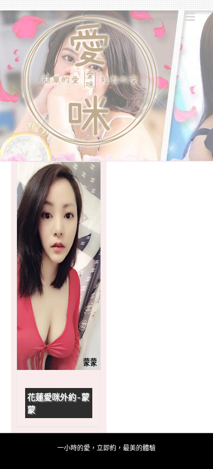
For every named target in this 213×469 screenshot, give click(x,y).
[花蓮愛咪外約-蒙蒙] (58, 266)
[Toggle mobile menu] (191, 16)
